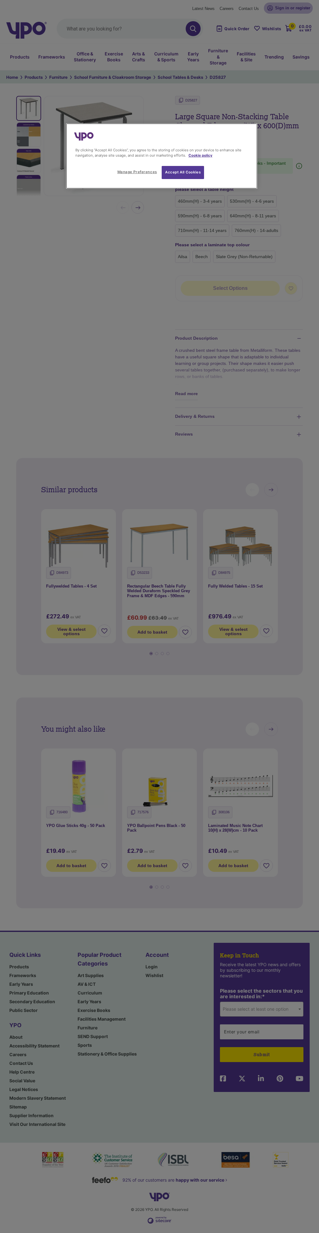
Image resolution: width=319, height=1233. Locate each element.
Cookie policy (200, 155)
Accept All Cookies (183, 172)
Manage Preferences (137, 172)
